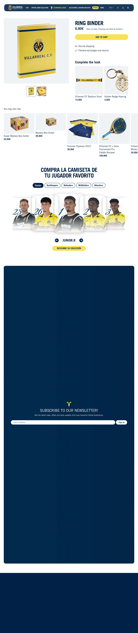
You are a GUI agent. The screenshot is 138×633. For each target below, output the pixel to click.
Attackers (98, 185)
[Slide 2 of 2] (41, 91)
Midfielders (83, 185)
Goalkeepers (52, 185)
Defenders (68, 185)
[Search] (118, 8)
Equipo (38, 185)
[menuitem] (102, 7)
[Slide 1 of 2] (31, 91)
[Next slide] (132, 135)
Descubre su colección (69, 248)
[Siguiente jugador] (81, 240)
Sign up (121, 422)
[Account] (123, 8)
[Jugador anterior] (57, 240)
